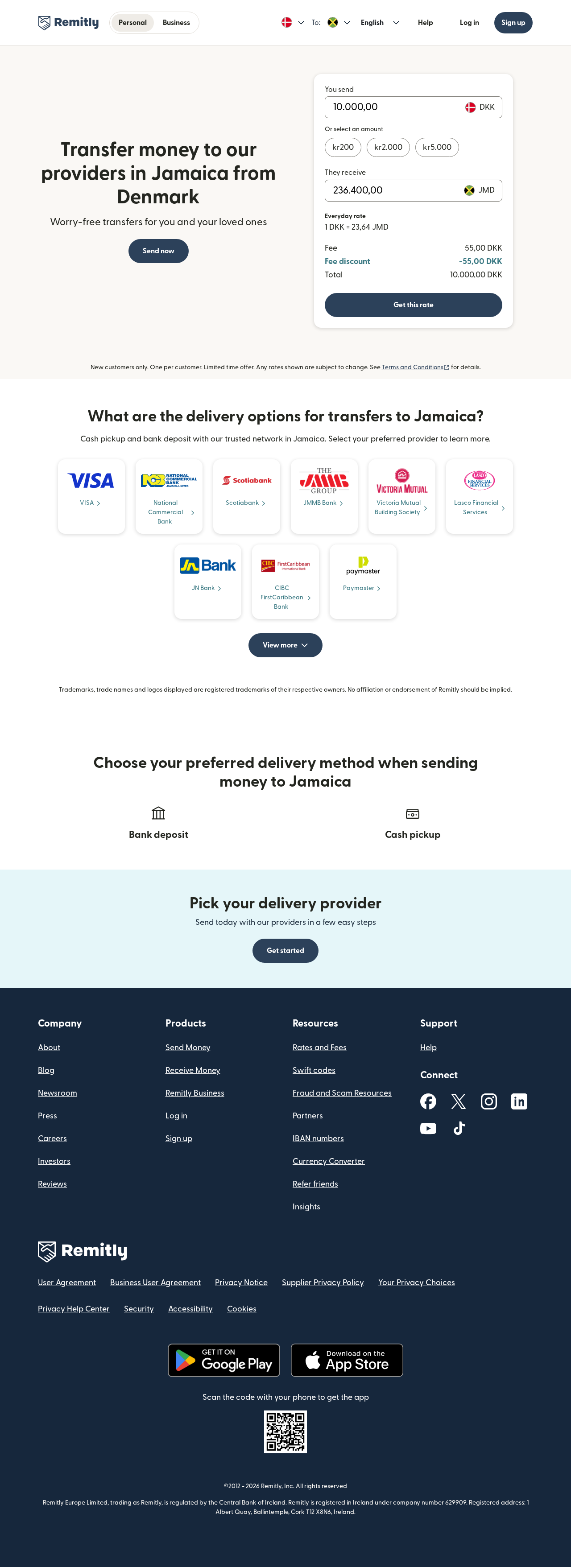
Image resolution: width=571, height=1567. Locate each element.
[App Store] (347, 1360)
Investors (54, 1161)
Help (425, 22)
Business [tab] (176, 22)
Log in (469, 22)
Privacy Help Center (74, 1309)
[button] (292, 23)
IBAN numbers (318, 1138)
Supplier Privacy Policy (323, 1283)
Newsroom (57, 1093)
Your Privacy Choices (416, 1283)
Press (47, 1116)
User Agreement (67, 1283)
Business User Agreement (155, 1283)
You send (339, 89)
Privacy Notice (241, 1283)
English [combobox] (372, 22)
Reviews (52, 1184)
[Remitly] (68, 23)
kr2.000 (388, 147)
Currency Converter (329, 1161)
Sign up (513, 22)
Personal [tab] (133, 22)
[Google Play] (224, 1360)
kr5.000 (437, 147)
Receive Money (193, 1070)
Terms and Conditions (416, 367)
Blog (46, 1070)
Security (139, 1309)
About (49, 1048)
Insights (306, 1207)
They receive (345, 172)
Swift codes (314, 1070)
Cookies (242, 1309)
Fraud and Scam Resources (342, 1093)
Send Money (188, 1048)
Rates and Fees (320, 1048)
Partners (308, 1116)
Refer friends (315, 1184)
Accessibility (190, 1309)
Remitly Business (195, 1093)
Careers (52, 1138)
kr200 (343, 147)
